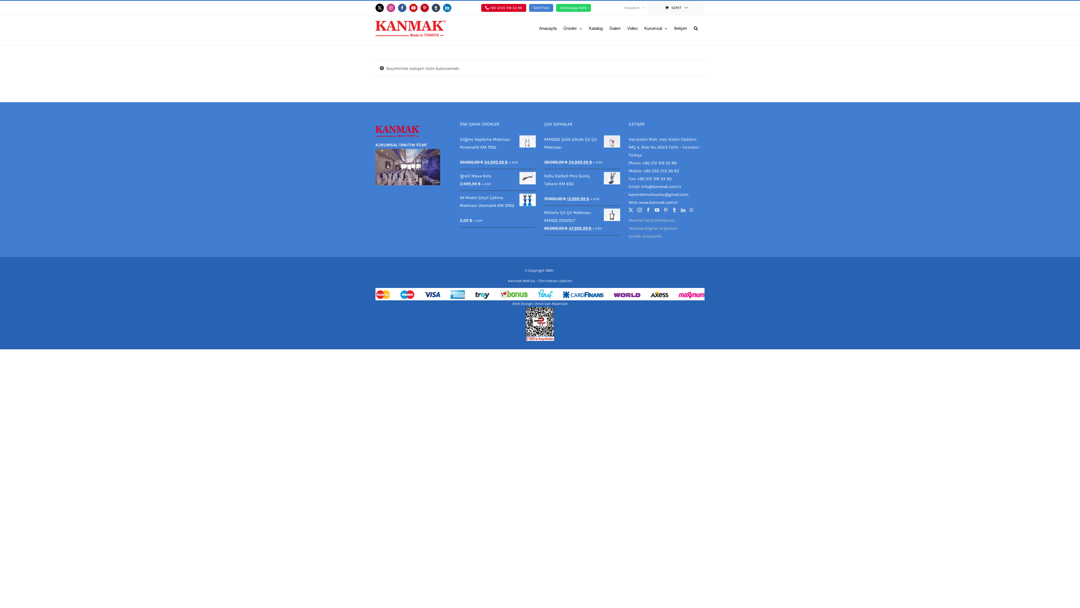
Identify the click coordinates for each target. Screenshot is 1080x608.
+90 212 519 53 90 (654, 178)
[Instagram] (639, 210)
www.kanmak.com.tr (658, 202)
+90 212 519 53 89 (659, 163)
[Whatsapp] (692, 210)
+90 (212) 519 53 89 (505, 8)
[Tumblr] (674, 210)
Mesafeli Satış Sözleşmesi (652, 220)
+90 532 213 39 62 (661, 170)
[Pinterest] (665, 210)
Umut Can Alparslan (551, 303)
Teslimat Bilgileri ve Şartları (653, 228)
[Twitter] (631, 210)
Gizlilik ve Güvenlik (645, 236)
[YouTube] (657, 210)
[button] (696, 28)
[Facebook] (648, 210)
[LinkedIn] (683, 210)
